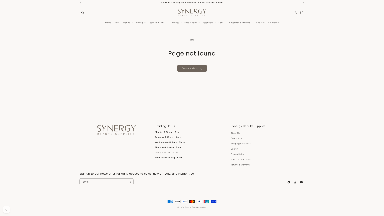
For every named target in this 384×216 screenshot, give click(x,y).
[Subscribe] (130, 181)
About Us (235, 133)
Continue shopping (192, 68)
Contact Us (236, 138)
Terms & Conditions (241, 159)
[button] (83, 12)
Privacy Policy (237, 154)
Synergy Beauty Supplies (195, 207)
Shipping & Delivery (240, 143)
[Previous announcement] (80, 3)
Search (234, 149)
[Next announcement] (303, 3)
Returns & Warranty (240, 165)
